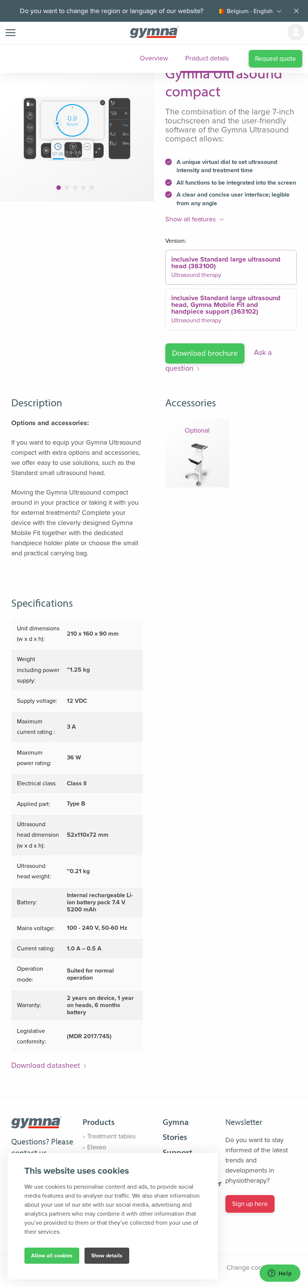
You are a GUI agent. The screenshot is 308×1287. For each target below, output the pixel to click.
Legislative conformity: (31, 1036)
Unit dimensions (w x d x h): (38, 633)
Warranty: (29, 1005)
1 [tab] (58, 187)
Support (177, 1152)
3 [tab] (75, 187)
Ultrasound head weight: (34, 871)
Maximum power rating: (34, 758)
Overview (154, 58)
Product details (207, 58)
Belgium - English (249, 11)
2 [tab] (67, 187)
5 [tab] (92, 187)
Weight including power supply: (38, 670)
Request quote (275, 59)
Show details (106, 1255)
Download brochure (205, 353)
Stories (175, 1137)
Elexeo (96, 1147)
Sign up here (250, 1204)
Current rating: (36, 948)
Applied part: (33, 804)
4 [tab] (83, 187)
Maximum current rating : (36, 726)
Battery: (27, 902)
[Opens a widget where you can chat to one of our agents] (279, 1273)
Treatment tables (111, 1136)
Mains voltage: (36, 928)
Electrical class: (37, 783)
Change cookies (250, 1267)
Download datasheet (45, 1065)
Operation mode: (30, 974)
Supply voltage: (37, 701)
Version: (175, 241)
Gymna (176, 1122)
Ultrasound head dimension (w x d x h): (38, 835)
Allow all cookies (51, 1255)
